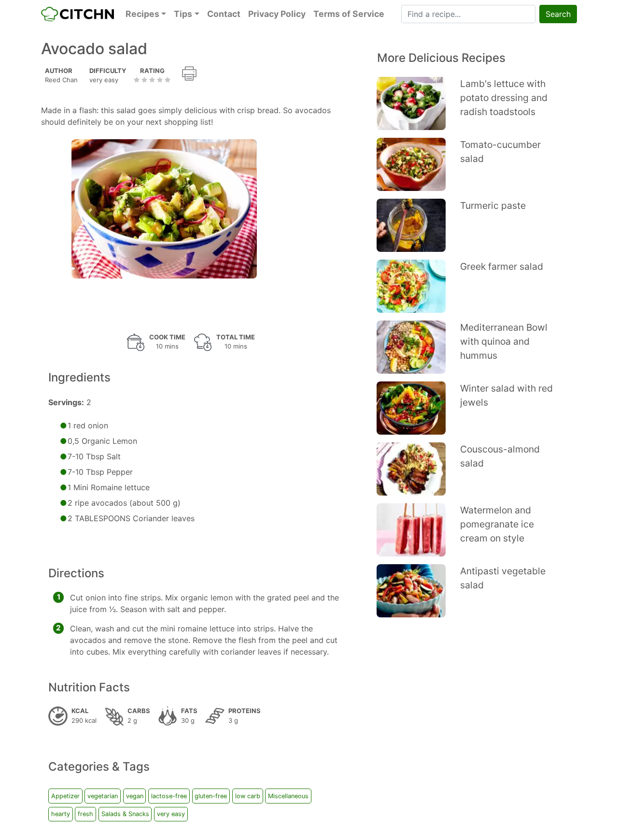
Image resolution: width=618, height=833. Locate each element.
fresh (85, 814)
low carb (247, 796)
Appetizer (65, 796)
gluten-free (211, 796)
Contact (223, 14)
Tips (183, 14)
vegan (134, 796)
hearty (60, 814)
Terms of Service (348, 14)
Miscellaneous (288, 796)
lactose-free (169, 796)
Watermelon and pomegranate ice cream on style (497, 524)
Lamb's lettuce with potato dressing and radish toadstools (504, 97)
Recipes (142, 14)
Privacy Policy (277, 14)
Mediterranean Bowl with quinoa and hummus (504, 341)
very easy (171, 814)
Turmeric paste (493, 205)
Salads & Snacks (125, 814)
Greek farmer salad (501, 266)
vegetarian (102, 796)
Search (558, 14)
